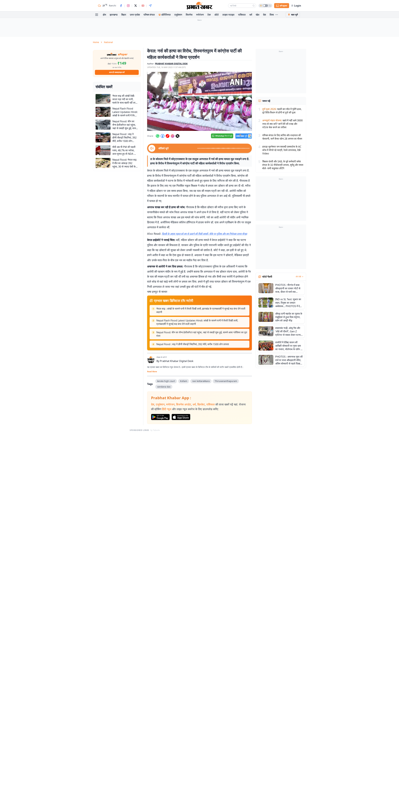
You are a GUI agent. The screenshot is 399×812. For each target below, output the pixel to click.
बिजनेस (189, 14)
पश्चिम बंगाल (149, 14)
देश (264, 14)
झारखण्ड (114, 14)
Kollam (183, 381)
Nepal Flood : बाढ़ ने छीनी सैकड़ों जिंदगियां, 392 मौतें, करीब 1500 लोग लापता (192, 344)
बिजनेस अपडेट (183, 404)
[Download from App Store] (181, 417)
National (108, 42)
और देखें (298, 276)
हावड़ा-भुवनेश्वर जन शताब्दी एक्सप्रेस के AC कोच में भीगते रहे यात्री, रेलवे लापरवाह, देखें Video (281, 150)
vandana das (164, 386)
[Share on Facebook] (162, 136)
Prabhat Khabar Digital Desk (176, 361)
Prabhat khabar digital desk (171, 63)
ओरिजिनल (166, 14)
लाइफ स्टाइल (228, 14)
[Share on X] (177, 136)
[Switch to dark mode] (265, 5)
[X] (135, 5)
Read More (152, 371)
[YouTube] (143, 5)
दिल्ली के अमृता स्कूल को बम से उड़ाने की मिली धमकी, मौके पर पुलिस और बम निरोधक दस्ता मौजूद (204, 233)
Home (96, 42)
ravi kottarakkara (201, 381)
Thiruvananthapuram (226, 381)
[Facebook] (121, 5)
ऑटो (216, 14)
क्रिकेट (201, 404)
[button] (199, 101)
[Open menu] (96, 14)
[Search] (253, 5)
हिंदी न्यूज (166, 409)
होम (104, 14)
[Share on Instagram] (172, 136)
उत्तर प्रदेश (135, 14)
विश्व (272, 14)
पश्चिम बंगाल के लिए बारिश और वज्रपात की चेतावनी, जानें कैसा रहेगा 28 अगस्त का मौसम (282, 136)
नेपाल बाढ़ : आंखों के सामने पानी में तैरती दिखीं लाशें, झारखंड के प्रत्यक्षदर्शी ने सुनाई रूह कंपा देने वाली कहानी (200, 310)
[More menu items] (276, 14)
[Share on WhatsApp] (157, 136)
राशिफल (242, 14)
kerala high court (166, 381)
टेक (209, 14)
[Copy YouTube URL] (167, 136)
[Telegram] (150, 5)
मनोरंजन (200, 14)
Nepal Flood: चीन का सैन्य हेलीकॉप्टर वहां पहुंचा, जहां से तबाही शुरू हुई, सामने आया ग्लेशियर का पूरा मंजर (201, 334)
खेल (257, 14)
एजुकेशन (178, 14)
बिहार (123, 14)
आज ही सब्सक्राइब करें (117, 72)
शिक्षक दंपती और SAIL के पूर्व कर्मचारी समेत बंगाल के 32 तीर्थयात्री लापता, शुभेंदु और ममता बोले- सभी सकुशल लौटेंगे (282, 165)
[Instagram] (128, 5)
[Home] (199, 5)
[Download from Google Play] (160, 417)
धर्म (250, 14)
